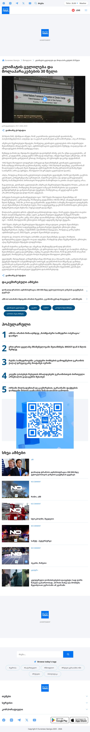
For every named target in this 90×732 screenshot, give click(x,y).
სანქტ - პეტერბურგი (41, 541)
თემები (6, 696)
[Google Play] (60, 720)
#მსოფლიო (49, 668)
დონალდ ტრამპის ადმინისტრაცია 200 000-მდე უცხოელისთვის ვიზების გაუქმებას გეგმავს (55, 473)
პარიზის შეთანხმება (15, 314)
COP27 (46, 308)
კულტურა (34, 570)
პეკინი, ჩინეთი (39, 563)
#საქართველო (30, 668)
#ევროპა (12, 668)
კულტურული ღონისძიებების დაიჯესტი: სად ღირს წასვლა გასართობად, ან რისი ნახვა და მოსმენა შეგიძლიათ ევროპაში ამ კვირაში (56, 582)
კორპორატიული (12, 709)
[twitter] (23, 3)
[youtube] (30, 3)
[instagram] (10, 3)
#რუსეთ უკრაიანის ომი (71, 668)
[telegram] (17, 3)
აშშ (32, 460)
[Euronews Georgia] (5, 10)
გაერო (34, 308)
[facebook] (4, 3)
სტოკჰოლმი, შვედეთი (42, 519)
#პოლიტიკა (53, 674)
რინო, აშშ (36, 497)
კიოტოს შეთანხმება (63, 308)
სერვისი (7, 702)
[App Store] (79, 720)
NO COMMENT (36, 482)
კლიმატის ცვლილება (16, 308)
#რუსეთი (36, 674)
